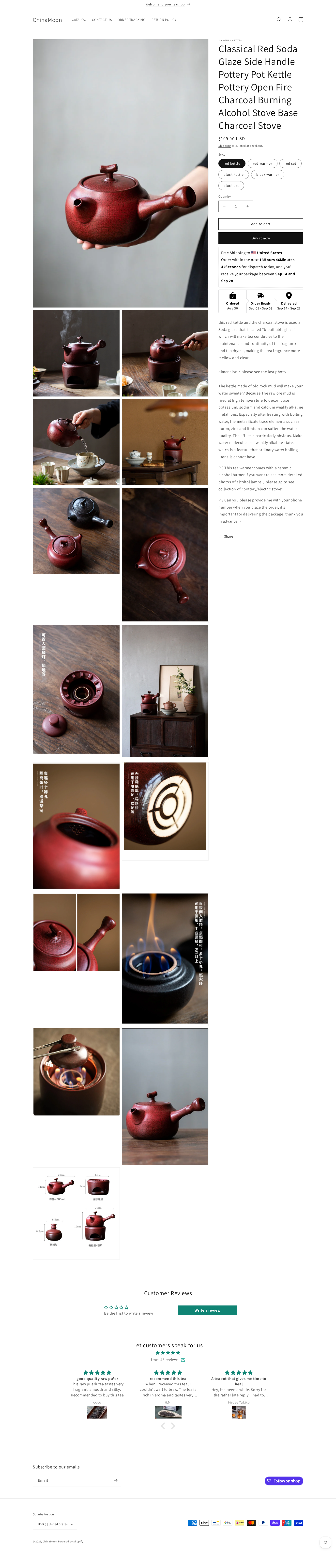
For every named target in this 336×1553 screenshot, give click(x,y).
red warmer (262, 163)
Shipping (224, 145)
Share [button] (228, 536)
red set (290, 163)
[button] (279, 19)
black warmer (267, 174)
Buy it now (261, 237)
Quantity (224, 196)
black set (231, 185)
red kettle (232, 163)
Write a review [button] (207, 1310)
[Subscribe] (115, 1480)
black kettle (234, 174)
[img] (168, 1352)
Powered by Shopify (70, 1541)
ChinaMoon (50, 1541)
